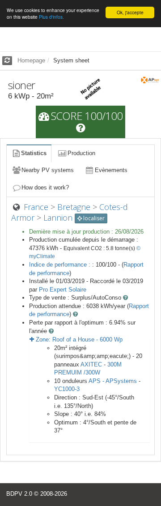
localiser (93, 218)
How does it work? (45, 187)
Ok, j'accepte (130, 12)
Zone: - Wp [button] (78, 339)
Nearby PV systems (47, 170)
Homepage (31, 60)
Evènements (111, 170)
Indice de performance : (60, 264)
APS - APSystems (113, 381)
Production (81, 153)
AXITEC (91, 364)
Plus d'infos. (51, 16)
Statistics (34, 153)
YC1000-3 (67, 389)
